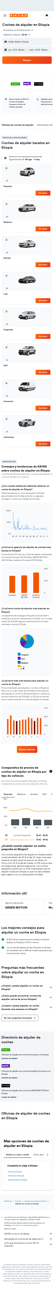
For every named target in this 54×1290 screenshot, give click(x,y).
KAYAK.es (8, 1201)
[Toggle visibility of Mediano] (23, 662)
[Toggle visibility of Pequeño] (23, 654)
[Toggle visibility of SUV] (21, 658)
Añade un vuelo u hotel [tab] (17, 1154)
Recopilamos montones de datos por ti (23, 1238)
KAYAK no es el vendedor (17, 1233)
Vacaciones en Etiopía (17, 1179)
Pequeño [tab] (8, 794)
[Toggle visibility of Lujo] (21, 666)
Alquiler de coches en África (35, 1201)
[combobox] (18, 30)
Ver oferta (43, 193)
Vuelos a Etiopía (15, 1171)
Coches (18, 1201)
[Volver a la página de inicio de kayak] (19, 15)
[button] (5, 15)
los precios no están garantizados (25, 1225)
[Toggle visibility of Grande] (22, 670)
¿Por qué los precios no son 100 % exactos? (21, 1244)
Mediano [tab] (21, 794)
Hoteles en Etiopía (16, 1175)
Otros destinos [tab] (41, 1154)
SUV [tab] (44, 794)
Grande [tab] (34, 794)
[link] (27, 749)
